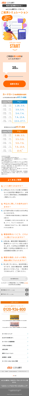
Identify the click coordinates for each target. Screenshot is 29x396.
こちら (26, 283)
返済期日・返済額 (6, 357)
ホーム (3, 371)
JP (13, 375)
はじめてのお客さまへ (7, 337)
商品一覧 (6, 371)
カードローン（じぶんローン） (13, 371)
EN (15, 375)
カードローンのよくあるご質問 (10, 361)
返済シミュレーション (7, 353)
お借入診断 (5, 349)
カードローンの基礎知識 (8, 341)
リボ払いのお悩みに (7, 345)
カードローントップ (7, 334)
